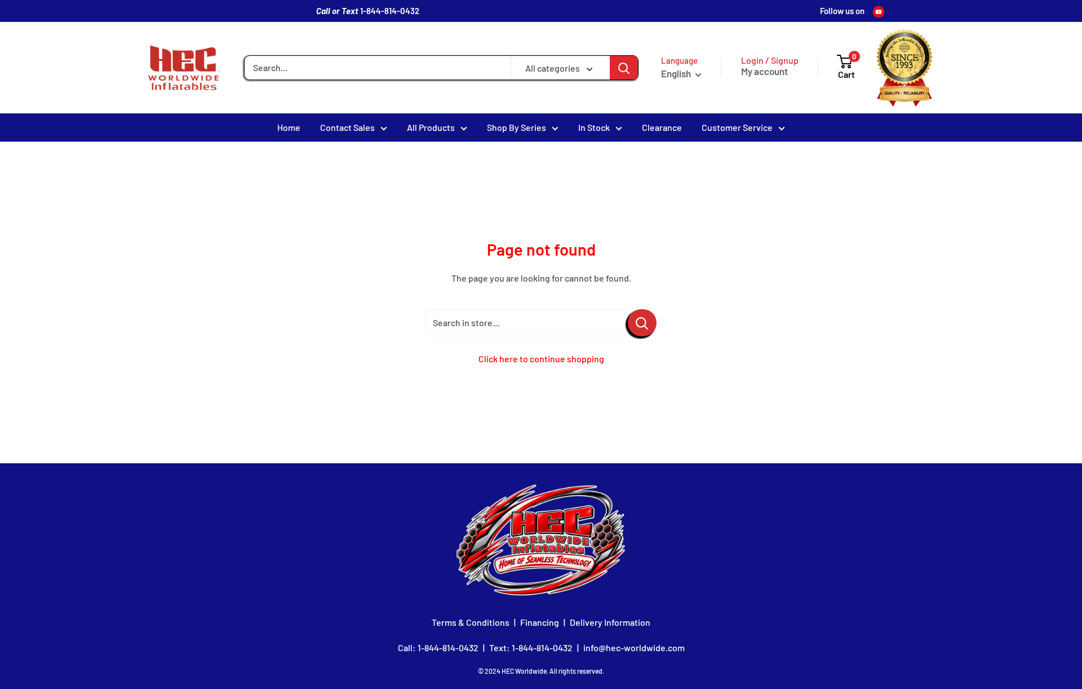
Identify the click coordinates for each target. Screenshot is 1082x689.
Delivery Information (610, 622)
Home (288, 127)
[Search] (624, 68)
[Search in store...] (642, 322)
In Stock (594, 127)
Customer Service (737, 127)
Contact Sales (347, 127)
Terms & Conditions (470, 622)
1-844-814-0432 (389, 11)
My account (764, 71)
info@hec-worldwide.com (634, 647)
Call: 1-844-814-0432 (438, 647)
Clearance (662, 127)
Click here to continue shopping (541, 358)
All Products (431, 127)
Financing (539, 622)
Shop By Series (516, 127)
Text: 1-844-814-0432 (531, 647)
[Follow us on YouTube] (878, 11)
